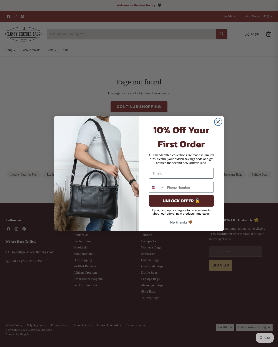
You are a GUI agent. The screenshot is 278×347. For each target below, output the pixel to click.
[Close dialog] (218, 122)
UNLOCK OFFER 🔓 (181, 200)
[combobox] (157, 187)
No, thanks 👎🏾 (181, 222)
